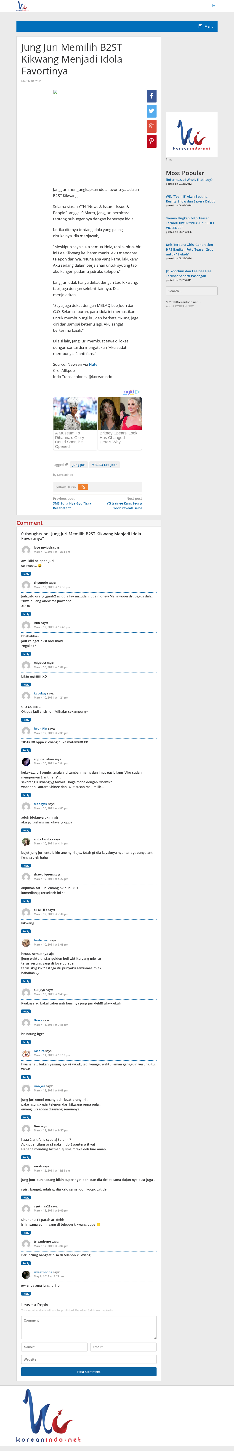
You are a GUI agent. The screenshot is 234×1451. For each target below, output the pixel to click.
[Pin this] (152, 141)
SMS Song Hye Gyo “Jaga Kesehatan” (72, 503)
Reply (26, 574)
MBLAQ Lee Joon (104, 465)
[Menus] (216, 6)
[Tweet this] (152, 111)
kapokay (40, 693)
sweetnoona (43, 1272)
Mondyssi (41, 804)
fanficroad (41, 940)
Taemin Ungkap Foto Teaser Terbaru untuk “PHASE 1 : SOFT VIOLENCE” (190, 223)
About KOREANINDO (180, 306)
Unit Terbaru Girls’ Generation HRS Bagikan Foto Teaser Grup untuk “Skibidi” (189, 249)
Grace (38, 1020)
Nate (93, 364)
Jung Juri (78, 465)
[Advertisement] (200, 74)
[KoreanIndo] (22, 5)
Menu (208, 26)
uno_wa (39, 1086)
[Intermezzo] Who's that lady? (189, 179)
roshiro (39, 1051)
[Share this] (152, 96)
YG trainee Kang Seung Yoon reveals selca (124, 503)
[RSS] (84, 487)
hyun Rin (40, 728)
